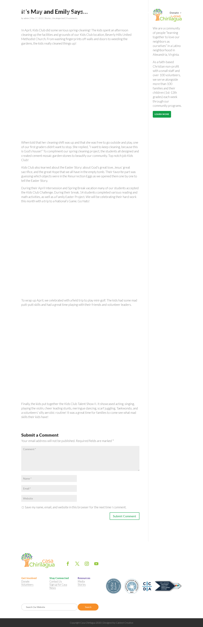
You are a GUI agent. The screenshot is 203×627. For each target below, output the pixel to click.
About (71, 12)
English (170, 3)
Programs (106, 12)
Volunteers (27, 584)
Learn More (162, 114)
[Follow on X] (77, 564)
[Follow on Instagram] (87, 564)
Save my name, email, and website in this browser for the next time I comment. (75, 507)
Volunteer (87, 12)
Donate (174, 12)
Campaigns (154, 12)
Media (81, 581)
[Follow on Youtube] (96, 564)
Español (178, 3)
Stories (82, 584)
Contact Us (125, 12)
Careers (140, 12)
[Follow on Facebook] (68, 564)
